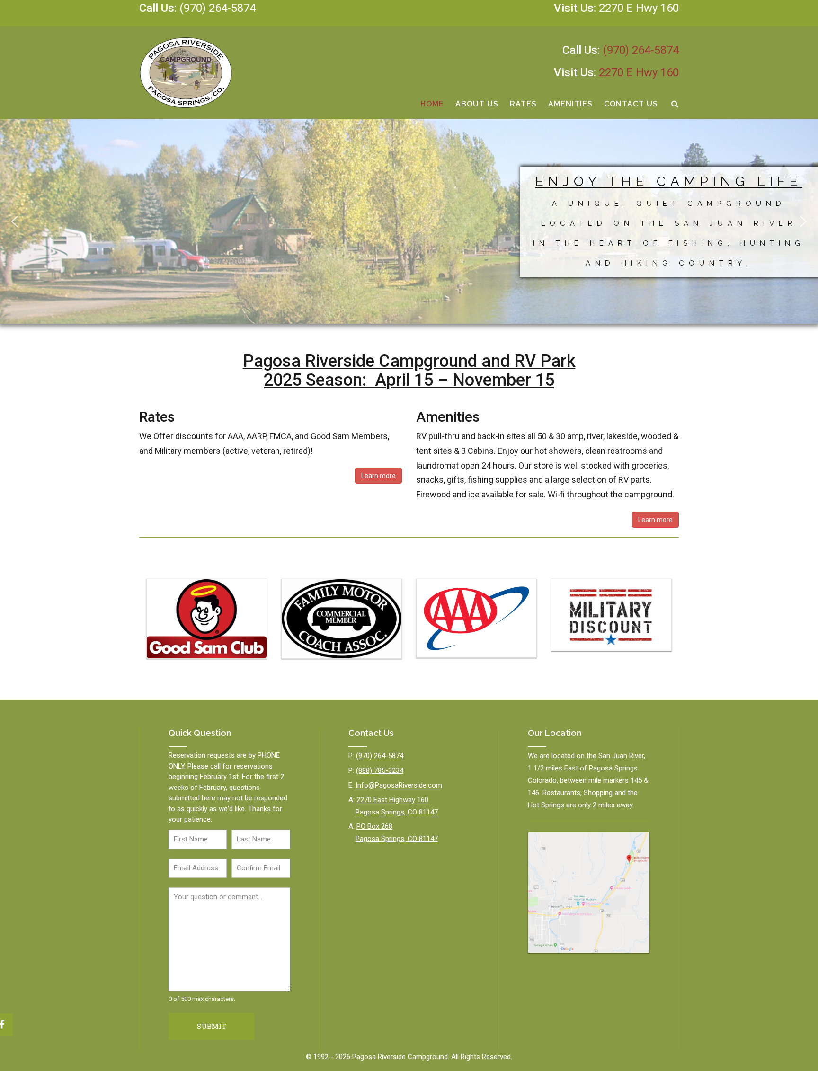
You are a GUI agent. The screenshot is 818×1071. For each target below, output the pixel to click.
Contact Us (631, 103)
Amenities (570, 103)
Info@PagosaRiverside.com (399, 785)
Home (432, 103)
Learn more (378, 475)
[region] (409, 221)
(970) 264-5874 (217, 8)
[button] (14, 221)
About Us (476, 103)
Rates (523, 103)
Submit (211, 1026)
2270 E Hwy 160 (639, 8)
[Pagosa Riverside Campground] (185, 72)
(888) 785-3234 (379, 770)
